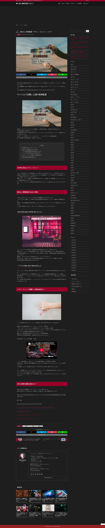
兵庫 (73, 122)
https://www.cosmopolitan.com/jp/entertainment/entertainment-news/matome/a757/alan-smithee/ (35, 407)
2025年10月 (74, 265)
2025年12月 (74, 260)
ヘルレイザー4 (36, 426)
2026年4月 (74, 250)
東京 (73, 187)
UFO (73, 64)
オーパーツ (74, 71)
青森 (73, 230)
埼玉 (73, 134)
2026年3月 (74, 252)
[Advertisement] (52, 14)
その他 (73, 92)
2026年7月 (74, 242)
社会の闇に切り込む (76, 200)
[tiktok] (39, 474)
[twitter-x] (35, 474)
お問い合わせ (74, 278)
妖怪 (73, 147)
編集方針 (73, 289)
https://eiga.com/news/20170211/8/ (23, 411)
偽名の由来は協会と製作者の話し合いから (33, 151)
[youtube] (41, 474)
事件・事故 (74, 112)
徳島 (73, 170)
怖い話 (73, 175)
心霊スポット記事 (75, 172)
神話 (73, 205)
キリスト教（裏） (75, 84)
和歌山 (73, 132)
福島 (73, 210)
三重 (73, 104)
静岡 (73, 233)
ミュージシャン (75, 99)
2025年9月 (74, 267)
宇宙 (73, 150)
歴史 (73, 190)
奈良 (73, 142)
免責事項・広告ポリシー (76, 283)
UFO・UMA (74, 66)
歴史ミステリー (75, 192)
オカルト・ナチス (75, 79)
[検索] (88, 0)
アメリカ (24, 426)
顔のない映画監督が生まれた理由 (30, 149)
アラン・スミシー (26, 418)
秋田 (73, 213)
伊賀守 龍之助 (22, 460)
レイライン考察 (75, 102)
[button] (21, 74)
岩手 (73, 165)
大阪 (73, 137)
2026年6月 (74, 245)
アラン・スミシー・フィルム (29, 414)
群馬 (73, 218)
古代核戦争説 (74, 129)
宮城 (73, 157)
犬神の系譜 (74, 197)
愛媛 (73, 180)
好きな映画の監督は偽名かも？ (29, 157)
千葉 (73, 127)
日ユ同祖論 (74, 182)
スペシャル (74, 89)
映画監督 (41, 426)
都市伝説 (18, 34)
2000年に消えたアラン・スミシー (30, 147)
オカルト (73, 76)
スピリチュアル (75, 87)
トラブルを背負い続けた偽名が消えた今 (32, 153)
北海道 (73, 124)
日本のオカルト (75, 185)
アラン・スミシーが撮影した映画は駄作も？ (32, 155)
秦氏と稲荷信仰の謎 (76, 215)
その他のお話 (74, 94)
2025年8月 (74, 270)
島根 (73, 167)
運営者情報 (74, 291)
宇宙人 (73, 152)
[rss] (86, 0)
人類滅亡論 (74, 117)
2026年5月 (74, 247)
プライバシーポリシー (76, 281)
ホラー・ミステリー (76, 97)
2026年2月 (74, 255)
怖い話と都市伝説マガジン (25, 3)
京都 (73, 114)
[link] (31, 474)
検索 (87, 31)
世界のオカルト (75, 109)
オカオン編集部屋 (75, 74)
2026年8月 (74, 240)
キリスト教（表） (75, 81)
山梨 (73, 160)
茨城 (73, 220)
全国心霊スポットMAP (76, 119)
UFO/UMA (74, 69)
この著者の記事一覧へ (48, 477)
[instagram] (37, 474)
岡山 (73, 162)
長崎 (73, 228)
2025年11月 (74, 262)
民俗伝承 (73, 195)
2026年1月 (74, 257)
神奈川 (73, 202)
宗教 (73, 155)
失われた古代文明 (75, 139)
